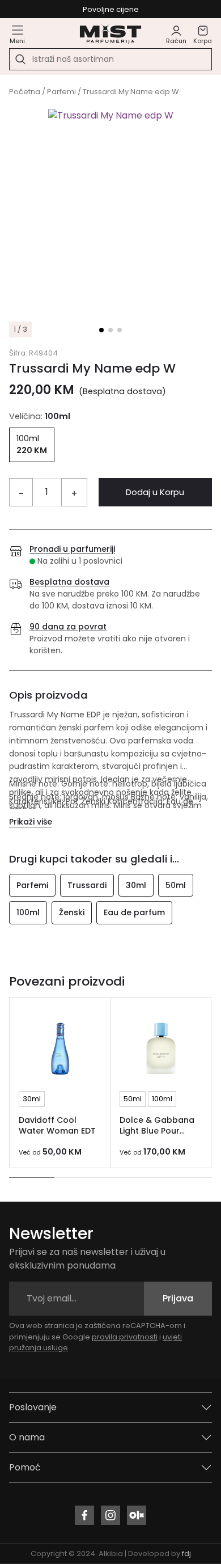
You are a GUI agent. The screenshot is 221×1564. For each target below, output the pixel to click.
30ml (136, 885)
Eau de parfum (134, 912)
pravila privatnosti (125, 1336)
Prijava (178, 1298)
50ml (175, 885)
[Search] (20, 59)
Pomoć (25, 1467)
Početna (24, 91)
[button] (101, 330)
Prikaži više (30, 821)
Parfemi (61, 91)
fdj (186, 1553)
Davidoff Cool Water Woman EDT (57, 1125)
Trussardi (87, 885)
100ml (28, 912)
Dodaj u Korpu (155, 492)
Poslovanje (33, 1407)
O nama (27, 1437)
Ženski (71, 912)
